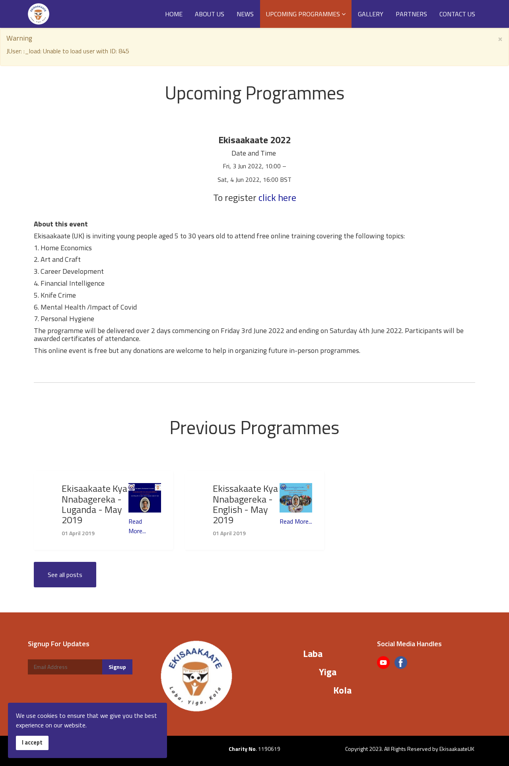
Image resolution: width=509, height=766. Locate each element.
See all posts (65, 574)
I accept (32, 742)
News (245, 14)
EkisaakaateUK (456, 749)
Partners (411, 14)
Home (174, 14)
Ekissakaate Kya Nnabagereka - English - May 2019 (245, 504)
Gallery (370, 14)
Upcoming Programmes (303, 14)
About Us (209, 14)
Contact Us (457, 14)
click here (277, 197)
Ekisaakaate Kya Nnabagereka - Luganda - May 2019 (94, 504)
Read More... (137, 526)
